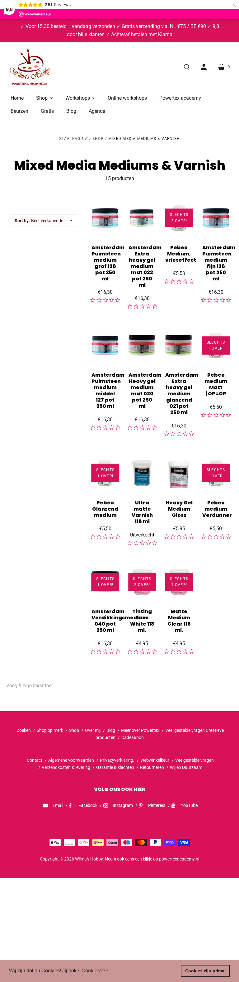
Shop (98, 138)
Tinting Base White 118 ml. (142, 621)
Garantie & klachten (115, 767)
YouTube (189, 805)
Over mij (93, 730)
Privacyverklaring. (117, 760)
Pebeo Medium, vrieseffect (180, 254)
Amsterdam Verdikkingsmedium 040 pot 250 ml (119, 621)
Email (58, 805)
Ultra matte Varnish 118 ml (142, 512)
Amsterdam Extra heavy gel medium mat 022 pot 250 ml (145, 266)
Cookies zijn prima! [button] (205, 970)
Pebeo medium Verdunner (217, 509)
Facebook (87, 805)
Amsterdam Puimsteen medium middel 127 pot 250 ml (107, 390)
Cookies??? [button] (95, 970)
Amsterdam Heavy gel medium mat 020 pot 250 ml (145, 390)
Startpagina (73, 138)
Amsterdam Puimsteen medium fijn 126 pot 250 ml (218, 263)
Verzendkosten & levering (66, 767)
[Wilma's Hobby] (29, 67)
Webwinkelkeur (154, 760)
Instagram (123, 805)
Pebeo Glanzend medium (105, 509)
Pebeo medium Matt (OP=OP (215, 384)
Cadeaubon (132, 737)
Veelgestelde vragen (194, 760)
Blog (110, 730)
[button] (44, 98)
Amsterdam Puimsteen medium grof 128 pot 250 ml (107, 263)
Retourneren (152, 767)
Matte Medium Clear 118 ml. (179, 621)
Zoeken (24, 730)
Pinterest (157, 805)
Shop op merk (50, 730)
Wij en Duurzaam (186, 767)
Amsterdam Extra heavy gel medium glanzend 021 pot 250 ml (181, 393)
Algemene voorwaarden (71, 760)
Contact (34, 760)
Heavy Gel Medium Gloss (179, 509)
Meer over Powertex (140, 730)
